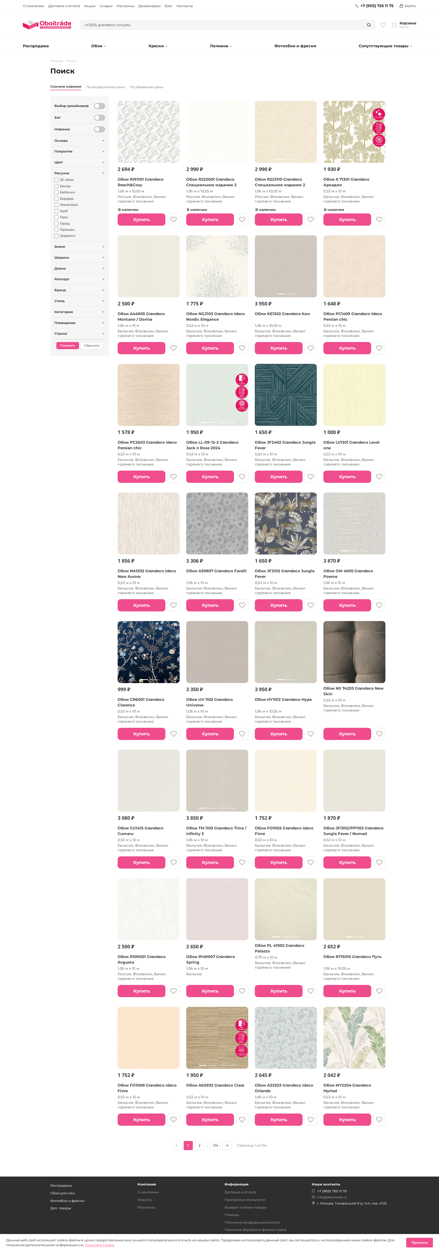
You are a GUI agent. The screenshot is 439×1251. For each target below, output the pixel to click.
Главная (56, 61)
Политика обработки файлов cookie (256, 1230)
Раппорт (61, 279)
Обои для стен (62, 1193)
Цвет (58, 162)
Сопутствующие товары (384, 45)
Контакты (185, 6)
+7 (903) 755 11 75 (377, 6)
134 (215, 1145)
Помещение (64, 323)
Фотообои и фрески (295, 45)
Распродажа (36, 45)
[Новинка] (99, 129)
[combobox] (221, 25)
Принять (419, 1242)
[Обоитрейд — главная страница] (47, 24)
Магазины (125, 6)
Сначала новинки (65, 86)
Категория (63, 312)
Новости (144, 1200)
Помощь (232, 1215)
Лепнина (219, 45)
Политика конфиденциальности (252, 1222)
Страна (60, 333)
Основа (61, 140)
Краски (156, 45)
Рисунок (61, 173)
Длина (60, 268)
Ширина (61, 257)
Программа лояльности (245, 1200)
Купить (141, 219)
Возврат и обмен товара (245, 1207)
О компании (33, 6)
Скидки (106, 6)
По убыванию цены (146, 87)
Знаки (59, 246)
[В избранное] (173, 219)
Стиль (59, 301)
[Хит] (99, 118)
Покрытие (63, 151)
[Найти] (369, 25)
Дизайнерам (149, 6)
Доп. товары (60, 1208)
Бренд (60, 290)
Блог (169, 6)
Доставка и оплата (64, 6)
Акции (90, 6)
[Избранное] (383, 25)
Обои (96, 45)
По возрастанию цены (105, 87)
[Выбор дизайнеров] (99, 106)
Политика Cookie (99, 1245)
